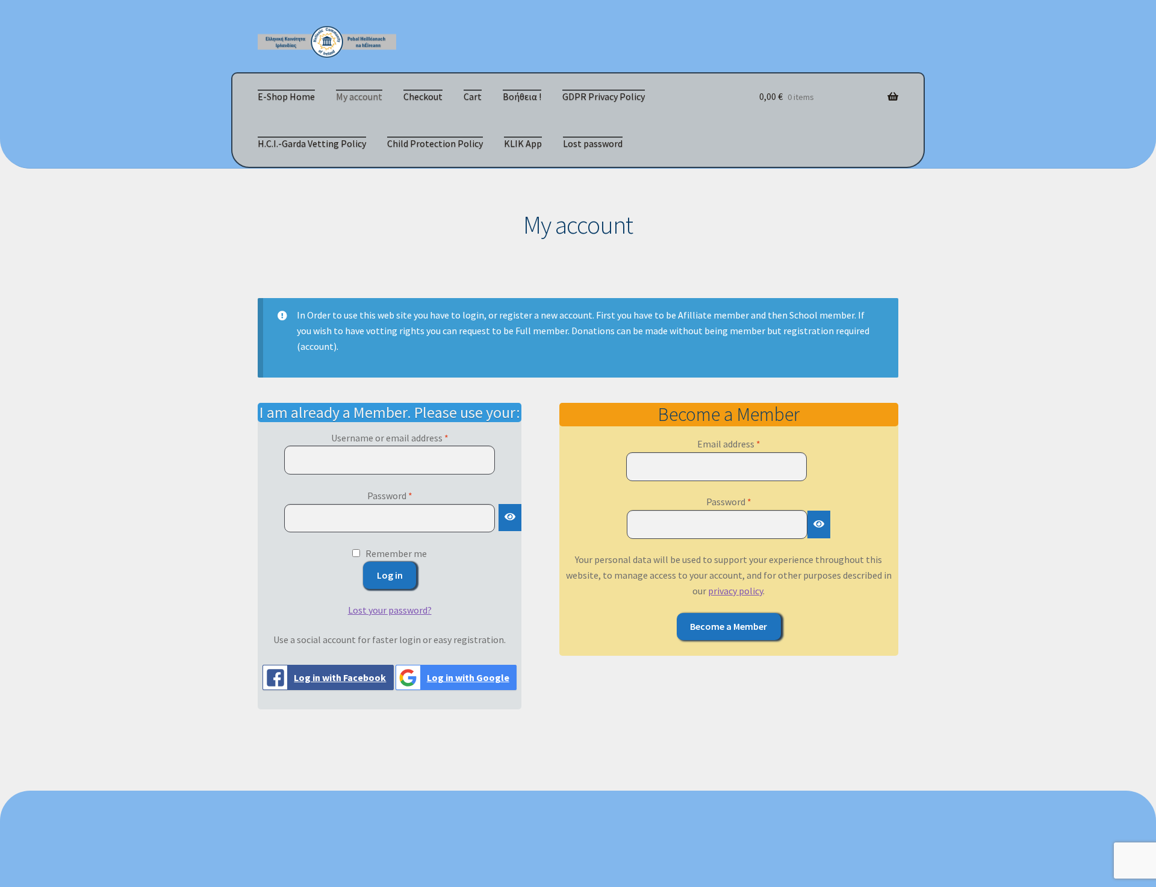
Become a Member (728, 626)
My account (359, 96)
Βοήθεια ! (522, 96)
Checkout (423, 96)
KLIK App (523, 143)
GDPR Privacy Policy (603, 96)
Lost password (593, 143)
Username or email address (407, 437)
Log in (390, 575)
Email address (746, 443)
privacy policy (735, 591)
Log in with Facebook (340, 677)
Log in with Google (468, 677)
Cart (473, 96)
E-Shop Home (286, 96)
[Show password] (510, 518)
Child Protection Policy (435, 143)
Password (407, 495)
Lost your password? (390, 610)
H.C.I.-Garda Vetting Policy (312, 143)
